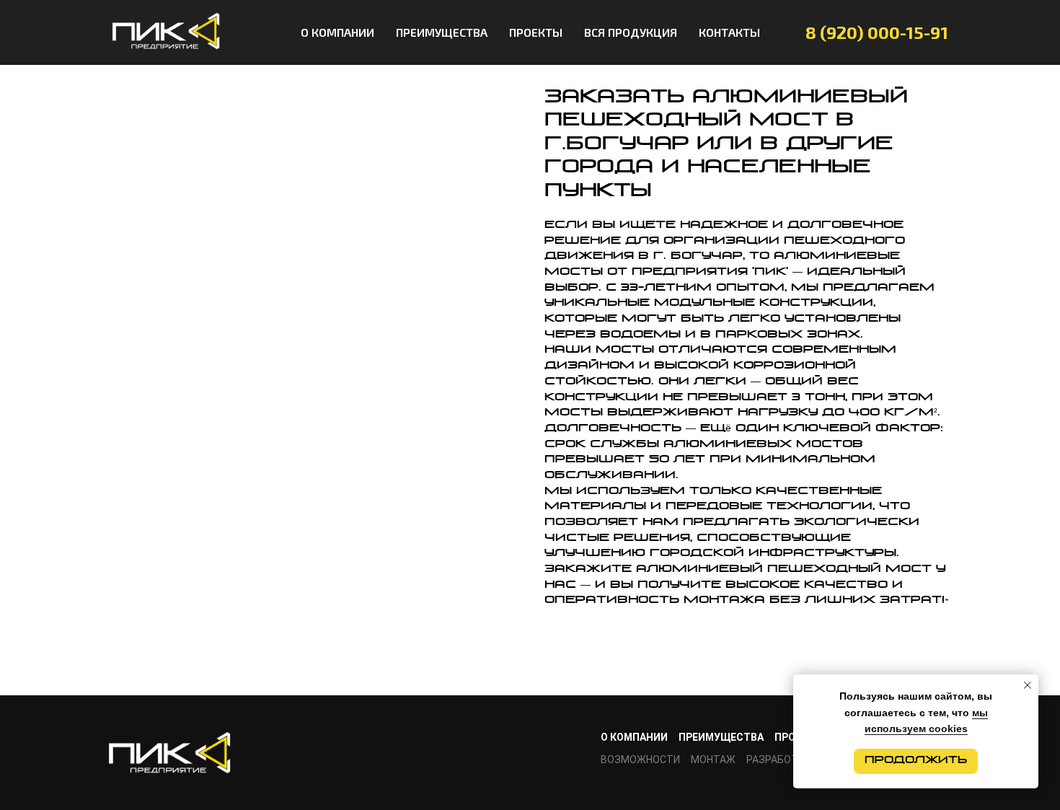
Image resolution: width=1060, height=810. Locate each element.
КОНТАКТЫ (729, 32)
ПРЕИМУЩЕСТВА (441, 32)
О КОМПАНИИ (337, 32)
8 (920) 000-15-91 (876, 32)
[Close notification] (1027, 685)
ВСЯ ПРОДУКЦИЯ (630, 32)
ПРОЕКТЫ (535, 32)
